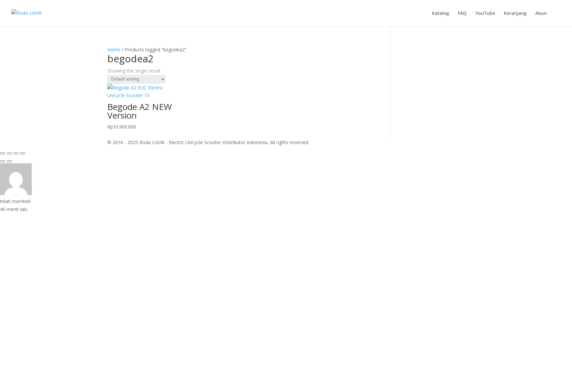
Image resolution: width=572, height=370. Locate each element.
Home (113, 49)
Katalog (440, 13)
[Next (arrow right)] (9, 161)
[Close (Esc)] (22, 153)
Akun (541, 13)
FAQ (462, 13)
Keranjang (515, 13)
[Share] (16, 153)
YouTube (485, 13)
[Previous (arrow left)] (2, 161)
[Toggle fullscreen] (9, 153)
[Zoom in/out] (2, 153)
